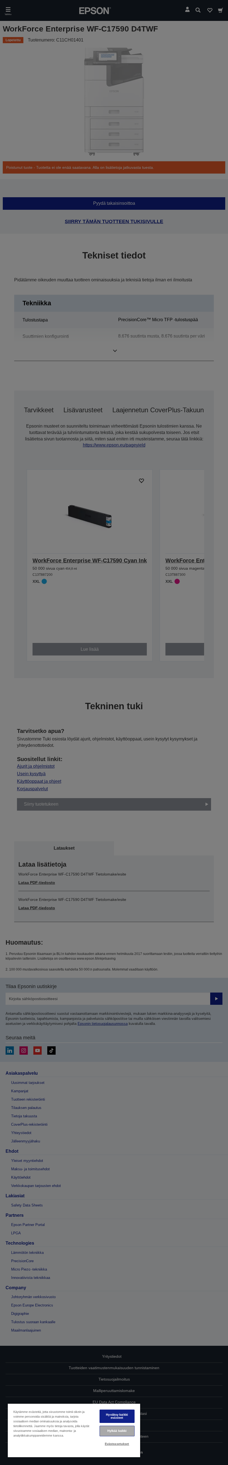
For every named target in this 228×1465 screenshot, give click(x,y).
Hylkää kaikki (117, 1430)
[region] (74, 1430)
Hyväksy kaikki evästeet (117, 1416)
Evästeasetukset (117, 1444)
